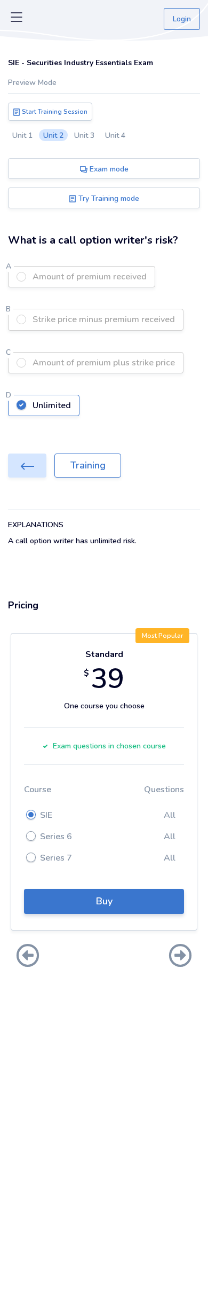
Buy (104, 901)
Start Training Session (53, 111)
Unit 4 (115, 135)
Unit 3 (84, 135)
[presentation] (27, 956)
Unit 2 (53, 135)
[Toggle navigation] (16, 19)
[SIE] (27, 466)
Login (182, 19)
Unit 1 (22, 135)
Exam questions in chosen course (109, 746)
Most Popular (162, 635)
